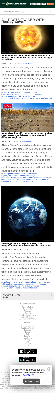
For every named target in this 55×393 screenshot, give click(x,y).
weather (35, 182)
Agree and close (32, 381)
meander (26, 180)
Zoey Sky (24, 250)
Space (46, 98)
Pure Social (27, 338)
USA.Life (27, 344)
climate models (20, 176)
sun (51, 98)
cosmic (8, 94)
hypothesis (9, 284)
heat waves (10, 180)
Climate (11, 176)
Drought (13, 178)
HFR (20, 96)
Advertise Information (27, 319)
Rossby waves (19, 98)
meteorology (18, 286)
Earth (6, 282)
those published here (45, 386)
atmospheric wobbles (12, 174)
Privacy (3, 374)
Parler (27, 332)
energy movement (26, 282)
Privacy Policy (27, 307)
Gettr (27, 334)
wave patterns (26, 182)
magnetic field (35, 284)
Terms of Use (28, 309)
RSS (27, 346)
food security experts (31, 178)
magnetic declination (22, 284)
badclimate (24, 174)
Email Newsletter (27, 326)
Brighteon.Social (27, 328)
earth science (13, 282)
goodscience (13, 96)
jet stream (19, 180)
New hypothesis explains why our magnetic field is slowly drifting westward (26, 244)
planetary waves (30, 286)
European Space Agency (30, 94)
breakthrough (25, 92)
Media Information (27, 317)
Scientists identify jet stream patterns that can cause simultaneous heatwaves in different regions (26, 135)
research (9, 98)
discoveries (16, 94)
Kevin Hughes (28, 64)
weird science (32, 288)
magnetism (9, 286)
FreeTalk (27, 336)
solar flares (29, 98)
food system (43, 178)
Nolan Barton (26, 141)
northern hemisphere (38, 180)
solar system (39, 98)
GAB (27, 342)
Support (28, 313)
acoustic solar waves (12, 92)
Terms (9, 374)
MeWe (27, 340)
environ (19, 178)
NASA (24, 96)
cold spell (29, 176)
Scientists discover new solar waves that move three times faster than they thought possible (26, 57)
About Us (27, 311)
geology (36, 282)
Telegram (27, 330)
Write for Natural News (27, 315)
